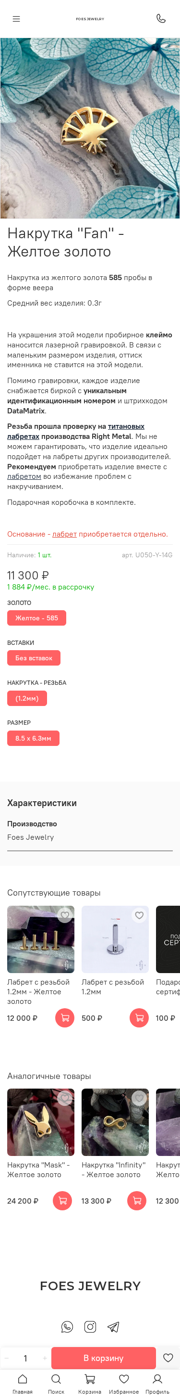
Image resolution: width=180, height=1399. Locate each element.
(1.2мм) (27, 698)
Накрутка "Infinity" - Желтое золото (113, 1169)
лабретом (24, 476)
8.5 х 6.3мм (33, 738)
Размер (19, 722)
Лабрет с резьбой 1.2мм (113, 986)
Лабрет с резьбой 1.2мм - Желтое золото (38, 991)
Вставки (20, 642)
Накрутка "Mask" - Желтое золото (38, 1169)
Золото (19, 602)
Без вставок (33, 658)
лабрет (64, 534)
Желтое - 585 (36, 618)
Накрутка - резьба (36, 682)
